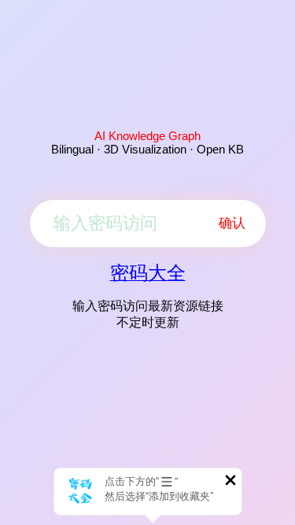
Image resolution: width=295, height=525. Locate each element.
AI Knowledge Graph (147, 135)
